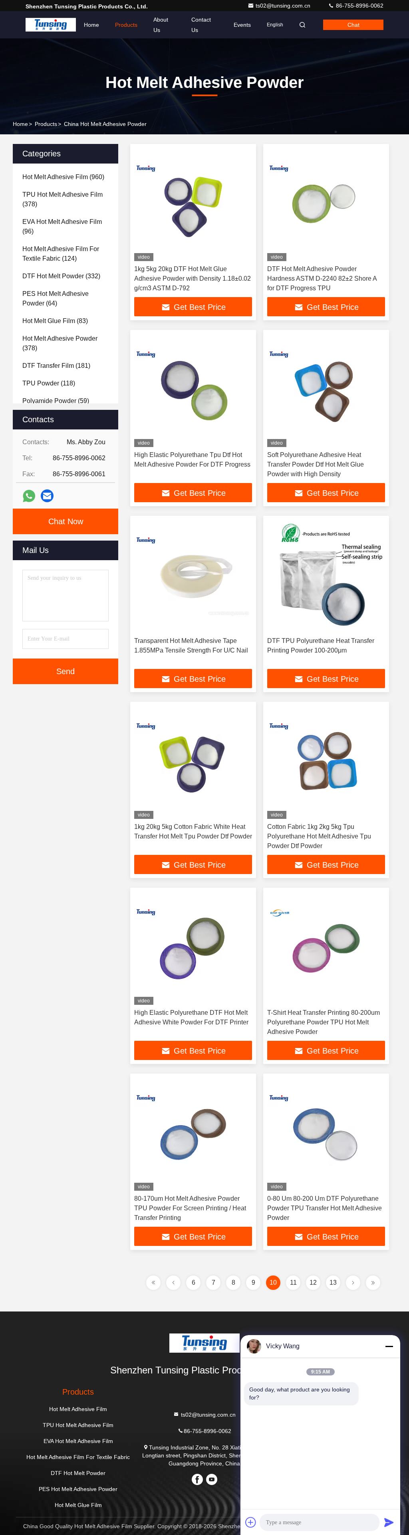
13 (333, 1282)
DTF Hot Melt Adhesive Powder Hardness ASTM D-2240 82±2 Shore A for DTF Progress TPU (322, 278)
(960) (63, 177)
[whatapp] (29, 496)
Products (126, 25)
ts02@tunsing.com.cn (284, 5)
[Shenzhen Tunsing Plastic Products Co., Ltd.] (51, 24)
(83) (55, 320)
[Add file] (250, 1522)
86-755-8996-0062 (358, 5)
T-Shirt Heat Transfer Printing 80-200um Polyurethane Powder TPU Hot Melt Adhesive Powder (323, 1022)
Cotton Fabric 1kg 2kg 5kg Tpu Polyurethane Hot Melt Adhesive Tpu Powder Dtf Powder (319, 836)
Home (91, 25)
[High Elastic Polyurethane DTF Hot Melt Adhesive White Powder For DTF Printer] (193, 948)
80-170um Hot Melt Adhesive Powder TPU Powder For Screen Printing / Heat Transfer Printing (190, 1208)
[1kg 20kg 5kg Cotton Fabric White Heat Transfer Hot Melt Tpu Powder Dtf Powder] (193, 762)
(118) (48, 383)
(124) (60, 254)
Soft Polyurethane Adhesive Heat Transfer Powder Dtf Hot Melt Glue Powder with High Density (315, 464)
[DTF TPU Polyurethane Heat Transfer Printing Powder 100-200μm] (326, 576)
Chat (353, 25)
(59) (55, 400)
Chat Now (65, 521)
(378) (62, 199)
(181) (56, 365)
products (46, 124)
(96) (62, 226)
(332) (61, 276)
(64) (55, 298)
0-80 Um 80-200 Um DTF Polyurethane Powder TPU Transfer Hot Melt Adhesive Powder (324, 1208)
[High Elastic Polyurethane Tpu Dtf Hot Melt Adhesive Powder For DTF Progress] (193, 390)
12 (313, 1282)
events (242, 25)
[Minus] (389, 1346)
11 (293, 1282)
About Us (160, 24)
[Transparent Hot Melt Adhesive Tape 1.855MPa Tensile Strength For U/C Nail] (193, 576)
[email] (47, 496)
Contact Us (201, 24)
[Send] (389, 1522)
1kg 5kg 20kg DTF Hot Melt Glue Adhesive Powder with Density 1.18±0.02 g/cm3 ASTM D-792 (192, 278)
